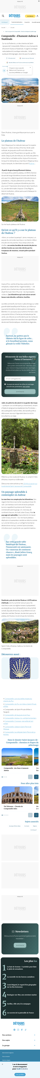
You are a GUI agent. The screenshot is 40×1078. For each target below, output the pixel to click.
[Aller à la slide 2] (3, 815)
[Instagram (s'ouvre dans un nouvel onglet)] (18, 1030)
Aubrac (31, 163)
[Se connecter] (37, 16)
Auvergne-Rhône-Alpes (14, 826)
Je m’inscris (20, 945)
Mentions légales (6, 1060)
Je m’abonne (30, 16)
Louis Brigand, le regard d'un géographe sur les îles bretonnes (21, 986)
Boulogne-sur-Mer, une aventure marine (22, 995)
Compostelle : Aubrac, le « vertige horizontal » (20, 718)
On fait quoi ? (5, 22)
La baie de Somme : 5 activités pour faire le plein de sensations (21, 968)
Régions (35, 826)
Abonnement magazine (7, 1052)
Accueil (3, 27)
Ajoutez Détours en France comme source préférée (21, 62)
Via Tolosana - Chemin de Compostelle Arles (13, 807)
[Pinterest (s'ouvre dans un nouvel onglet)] (14, 1030)
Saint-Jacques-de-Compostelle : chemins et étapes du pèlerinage (20, 31)
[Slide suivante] (36, 777)
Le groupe (6, 1045)
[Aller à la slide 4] (6, 815)
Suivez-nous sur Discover (28, 58)
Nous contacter (6, 1056)
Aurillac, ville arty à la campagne (19, 1004)
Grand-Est (27, 22)
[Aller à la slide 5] (7, 815)
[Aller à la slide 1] (2, 815)
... (7, 27)
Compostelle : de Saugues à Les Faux (17, 715)
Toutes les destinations (16, 22)
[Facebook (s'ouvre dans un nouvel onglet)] (22, 1030)
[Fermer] (30, 67)
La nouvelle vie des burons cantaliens (20, 977)
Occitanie (26, 826)
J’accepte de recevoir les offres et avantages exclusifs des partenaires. (20, 385)
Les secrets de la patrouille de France (20, 1013)
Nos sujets (6, 1040)
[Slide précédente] (30, 777)
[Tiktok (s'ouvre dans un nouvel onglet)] (25, 1030)
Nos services (6, 1035)
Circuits (12, 27)
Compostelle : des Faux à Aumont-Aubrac (16, 769)
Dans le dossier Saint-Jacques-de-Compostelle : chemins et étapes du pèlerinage (22, 742)
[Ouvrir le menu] (2, 15)
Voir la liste (26, 386)
